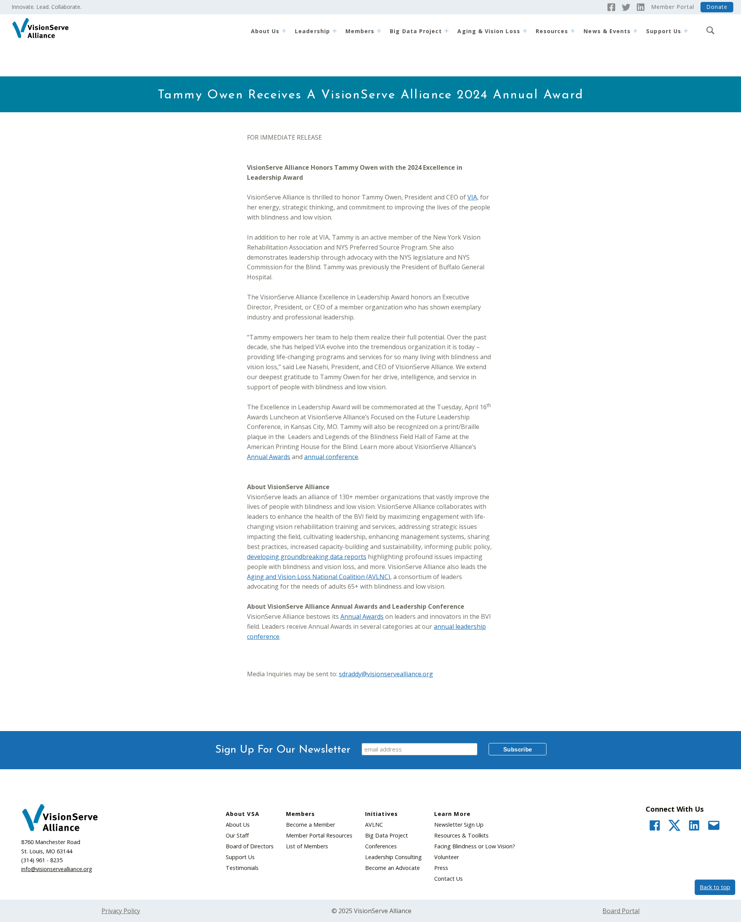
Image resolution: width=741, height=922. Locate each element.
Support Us (240, 857)
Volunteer (446, 857)
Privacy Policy (121, 911)
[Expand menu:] (685, 30)
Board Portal (620, 911)
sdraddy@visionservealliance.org (386, 674)
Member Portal (672, 6)
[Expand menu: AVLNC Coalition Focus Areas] (525, 30)
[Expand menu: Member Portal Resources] (572, 30)
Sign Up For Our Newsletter (282, 750)
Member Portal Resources (319, 835)
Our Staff (237, 835)
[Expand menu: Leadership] (334, 30)
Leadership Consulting (393, 857)
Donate (716, 6)
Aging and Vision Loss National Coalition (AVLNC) (318, 576)
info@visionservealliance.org (56, 869)
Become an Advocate (392, 867)
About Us (265, 31)
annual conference (331, 457)
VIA (472, 197)
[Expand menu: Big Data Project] (446, 30)
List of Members (307, 846)
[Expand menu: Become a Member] (379, 30)
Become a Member (310, 824)
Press (441, 867)
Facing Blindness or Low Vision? (474, 846)
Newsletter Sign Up (459, 824)
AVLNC (374, 824)
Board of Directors (250, 846)
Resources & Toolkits (461, 835)
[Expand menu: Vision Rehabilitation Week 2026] (635, 30)
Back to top (715, 887)
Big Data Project (416, 31)
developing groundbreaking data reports (306, 556)
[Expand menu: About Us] (284, 30)
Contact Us (448, 878)
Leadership (312, 31)
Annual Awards (268, 457)
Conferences (381, 846)
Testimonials (242, 867)
